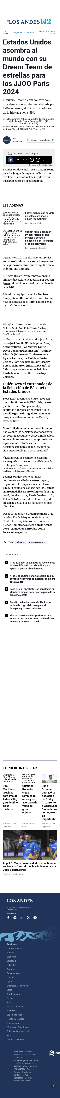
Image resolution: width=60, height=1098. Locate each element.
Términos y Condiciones (18, 1027)
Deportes (18, 32)
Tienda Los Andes (15, 1019)
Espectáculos (13, 973)
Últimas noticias (14, 948)
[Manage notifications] (53, 1085)
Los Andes (5, 32)
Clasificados (13, 1023)
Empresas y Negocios (17, 985)
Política (10, 952)
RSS (9, 1035)
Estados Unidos (37, 542)
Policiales (11, 965)
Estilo (9, 990)
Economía (11, 956)
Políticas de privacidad (18, 1031)
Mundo (10, 977)
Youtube (35, 917)
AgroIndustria (13, 994)
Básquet (21, 542)
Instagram (15, 917)
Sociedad (11, 961)
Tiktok (21, 917)
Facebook (8, 917)
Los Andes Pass (14, 1014)
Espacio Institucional (17, 1006)
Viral (9, 1002)
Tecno (10, 998)
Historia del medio (15, 1039)
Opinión (10, 981)
